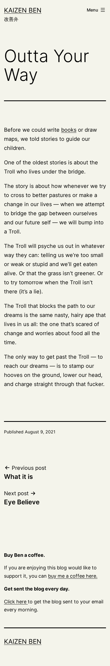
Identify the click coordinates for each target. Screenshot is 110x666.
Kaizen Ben (22, 10)
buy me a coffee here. (72, 576)
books (68, 130)
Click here (16, 601)
